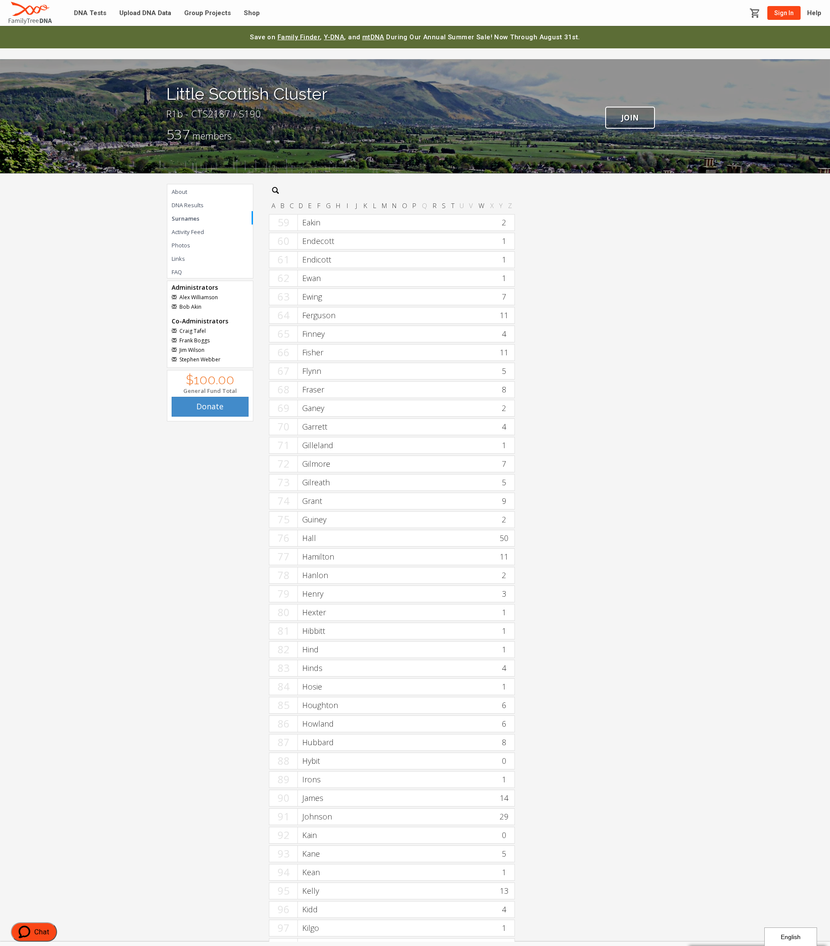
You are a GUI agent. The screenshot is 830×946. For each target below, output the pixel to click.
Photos (181, 245)
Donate (209, 406)
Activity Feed (188, 232)
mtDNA (373, 37)
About (179, 192)
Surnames (185, 218)
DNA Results (188, 205)
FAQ (177, 272)
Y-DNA (334, 37)
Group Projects (207, 13)
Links (178, 259)
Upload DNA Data (145, 13)
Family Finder (299, 37)
